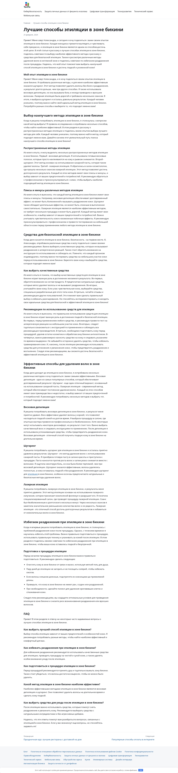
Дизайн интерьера (124, 759)
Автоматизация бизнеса (34, 763)
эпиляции (33, 474)
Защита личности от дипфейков (62, 763)
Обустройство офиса (72, 759)
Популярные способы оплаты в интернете (133, 738)
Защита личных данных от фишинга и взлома (66, 11)
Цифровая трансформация (102, 11)
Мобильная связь (32, 15)
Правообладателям (32, 755)
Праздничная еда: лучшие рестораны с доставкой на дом (53, 738)
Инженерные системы (102, 759)
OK (141, 770)
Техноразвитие (124, 11)
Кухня (87, 759)
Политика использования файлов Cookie (103, 751)
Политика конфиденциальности (139, 751)
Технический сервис (143, 11)
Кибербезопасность (33, 11)
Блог (26, 751)
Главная (27, 23)
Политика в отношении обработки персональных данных (56, 751)
